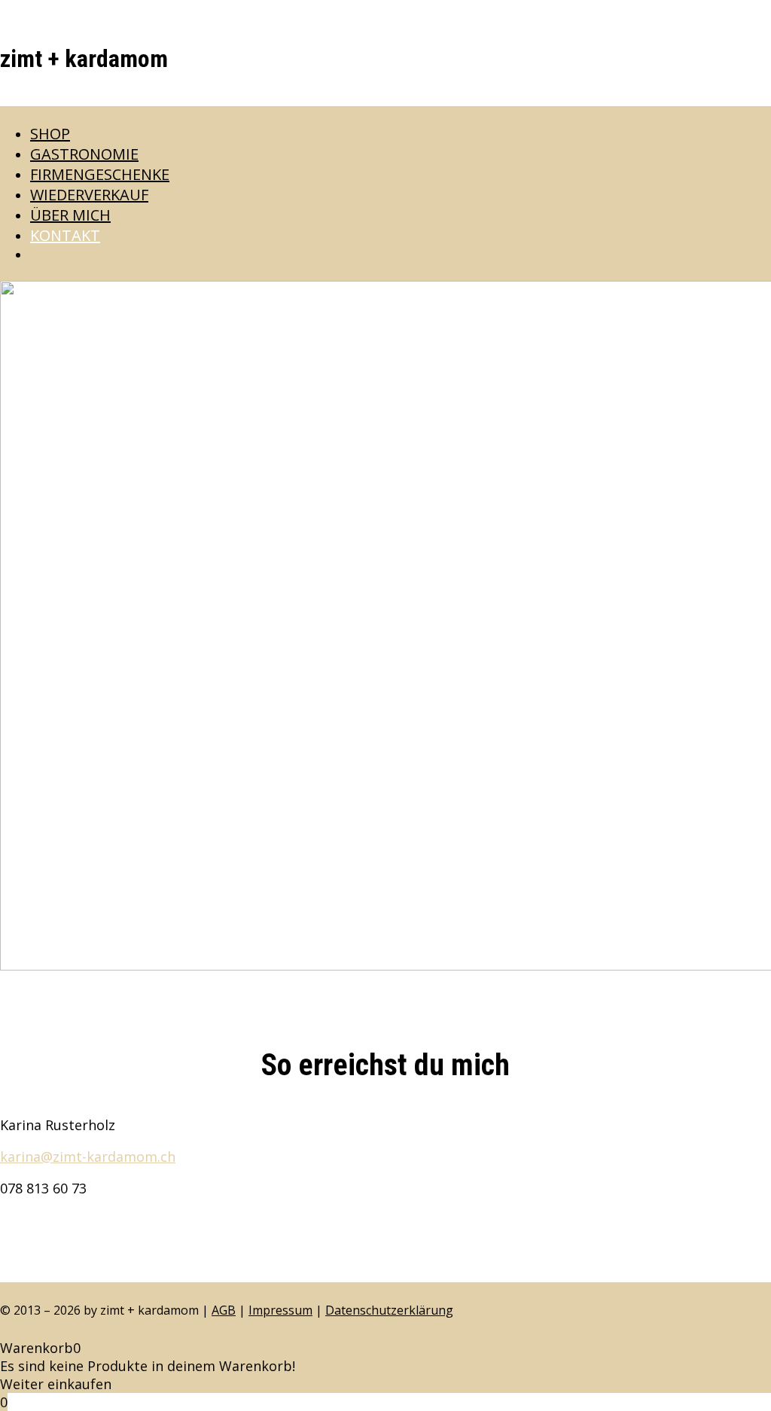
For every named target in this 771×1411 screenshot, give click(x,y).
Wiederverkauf (89, 194)
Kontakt (65, 235)
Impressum (280, 1310)
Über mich (70, 215)
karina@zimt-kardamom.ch (87, 1156)
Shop (50, 133)
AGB (224, 1310)
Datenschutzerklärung (389, 1310)
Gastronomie (84, 154)
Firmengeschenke (99, 174)
